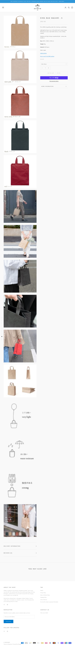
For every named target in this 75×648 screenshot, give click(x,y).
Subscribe (8, 621)
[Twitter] (47, 58)
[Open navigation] (3, 7)
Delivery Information (12, 546)
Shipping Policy (43, 597)
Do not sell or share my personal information (49, 602)
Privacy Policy (43, 592)
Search (41, 590)
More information (47, 86)
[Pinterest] (49, 58)
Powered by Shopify (17, 644)
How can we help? (44, 613)
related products (43, 53)
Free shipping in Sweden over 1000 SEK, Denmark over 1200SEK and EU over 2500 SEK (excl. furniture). (37, 1)
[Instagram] (7, 604)
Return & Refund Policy (45, 595)
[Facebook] (45, 58)
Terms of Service (43, 599)
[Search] (69, 7)
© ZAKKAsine (7, 642)
